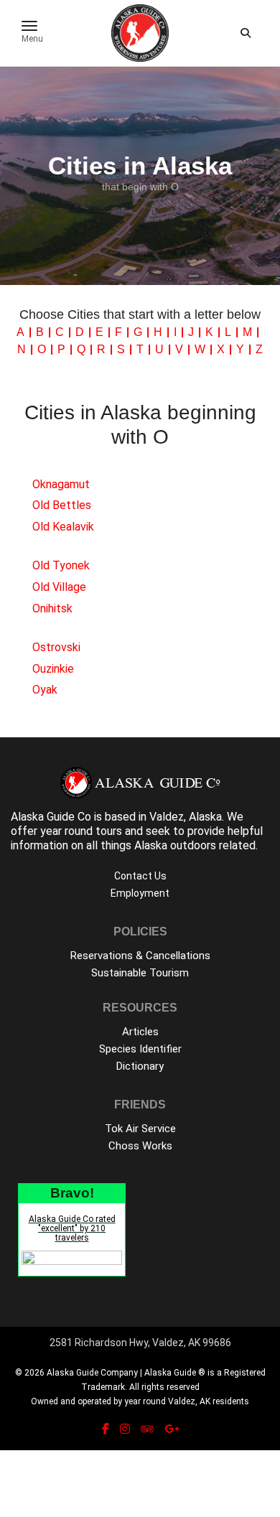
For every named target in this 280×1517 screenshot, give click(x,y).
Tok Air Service (140, 1128)
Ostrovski (56, 647)
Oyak (44, 689)
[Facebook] (105, 1429)
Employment (140, 893)
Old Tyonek (61, 565)
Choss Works (140, 1145)
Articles (140, 1031)
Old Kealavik (63, 526)
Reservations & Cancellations (140, 955)
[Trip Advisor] (147, 1429)
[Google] (171, 1429)
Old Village (59, 587)
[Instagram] (125, 1429)
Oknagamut (61, 484)
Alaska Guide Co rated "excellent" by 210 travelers (72, 1228)
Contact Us (140, 876)
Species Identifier (140, 1048)
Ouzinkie (53, 669)
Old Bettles (61, 505)
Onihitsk (52, 608)
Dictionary (140, 1066)
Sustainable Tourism (140, 972)
